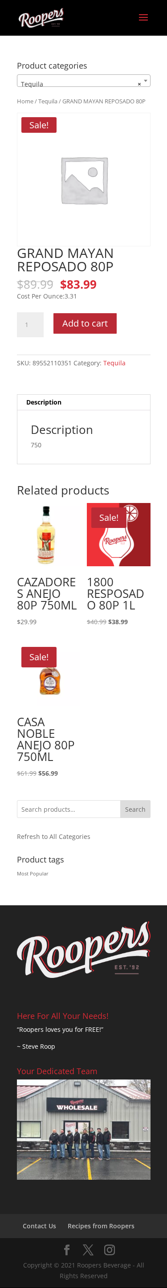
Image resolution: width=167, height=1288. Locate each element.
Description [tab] (43, 402)
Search (135, 809)
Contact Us (39, 1226)
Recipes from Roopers (101, 1226)
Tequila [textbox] (81, 84)
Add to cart (85, 323)
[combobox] (84, 80)
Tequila (47, 101)
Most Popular (33, 874)
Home (25, 101)
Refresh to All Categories (53, 836)
